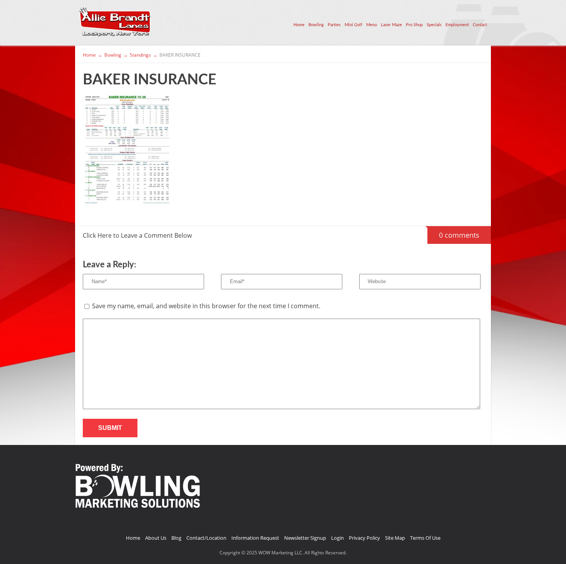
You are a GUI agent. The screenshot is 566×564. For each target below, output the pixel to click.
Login (337, 537)
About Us (155, 537)
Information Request (255, 537)
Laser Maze (391, 25)
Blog (176, 537)
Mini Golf (353, 25)
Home (299, 25)
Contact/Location (206, 537)
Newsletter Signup (305, 537)
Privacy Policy (364, 537)
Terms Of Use (425, 537)
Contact (480, 25)
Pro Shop (414, 25)
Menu (371, 25)
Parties (334, 25)
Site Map (395, 537)
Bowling (316, 25)
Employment (457, 25)
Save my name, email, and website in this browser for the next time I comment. (206, 306)
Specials (434, 25)
